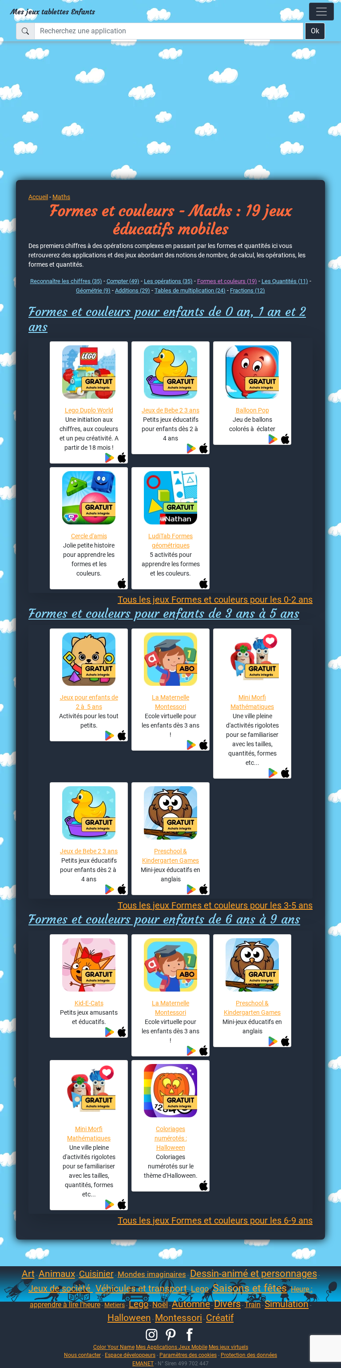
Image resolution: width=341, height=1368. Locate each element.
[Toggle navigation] (321, 11)
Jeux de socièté (60, 1288)
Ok (315, 31)
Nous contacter (82, 1355)
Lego (200, 1288)
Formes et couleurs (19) (227, 281)
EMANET (143, 1363)
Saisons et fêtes (250, 1288)
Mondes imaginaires (152, 1274)
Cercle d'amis (89, 536)
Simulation (287, 1304)
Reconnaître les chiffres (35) (66, 281)
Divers (227, 1303)
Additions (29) (132, 290)
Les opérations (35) (168, 281)
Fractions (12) (247, 290)
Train (253, 1304)
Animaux (57, 1273)
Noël (160, 1304)
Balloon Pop (252, 410)
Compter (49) (123, 281)
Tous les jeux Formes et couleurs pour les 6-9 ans (215, 1220)
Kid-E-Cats (89, 1003)
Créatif (220, 1317)
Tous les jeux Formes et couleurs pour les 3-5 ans (215, 905)
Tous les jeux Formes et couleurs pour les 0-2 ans (215, 599)
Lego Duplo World (89, 410)
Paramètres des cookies (188, 1355)
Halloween (129, 1317)
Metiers (114, 1304)
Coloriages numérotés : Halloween (171, 1138)
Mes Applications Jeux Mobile (171, 1347)
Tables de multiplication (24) (190, 290)
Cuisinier (96, 1273)
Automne (191, 1304)
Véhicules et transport (141, 1288)
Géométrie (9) (93, 290)
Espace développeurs (130, 1355)
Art (28, 1273)
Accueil (38, 196)
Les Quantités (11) (285, 281)
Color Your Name (114, 1347)
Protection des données (249, 1355)
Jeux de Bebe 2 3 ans (170, 410)
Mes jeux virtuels (228, 1347)
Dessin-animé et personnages (253, 1273)
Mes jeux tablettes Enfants (53, 11)
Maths (61, 196)
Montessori (178, 1317)
